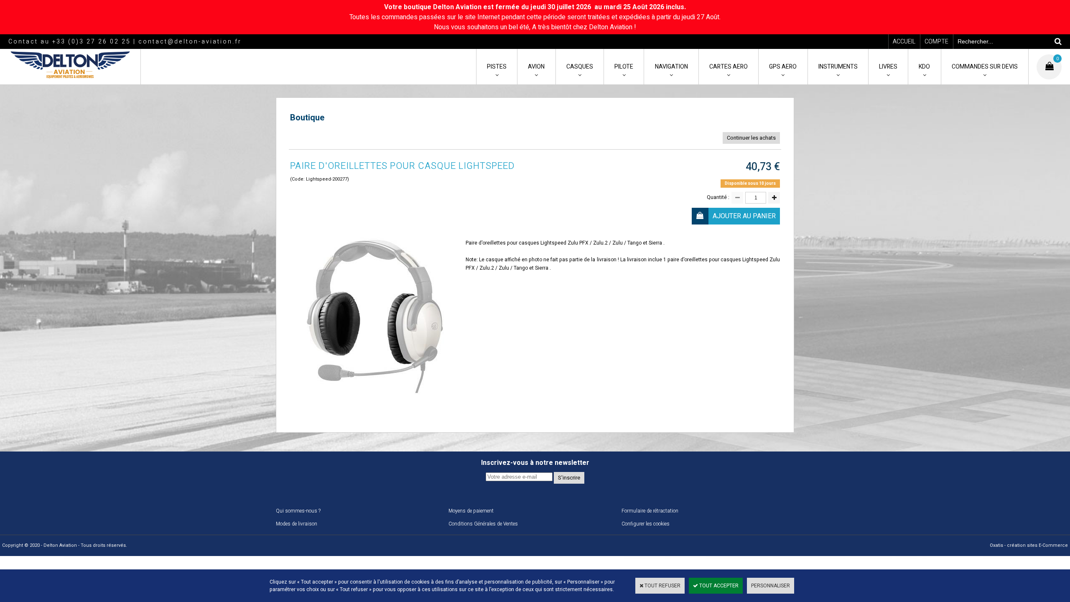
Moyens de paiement (471, 511)
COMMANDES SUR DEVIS (985, 66)
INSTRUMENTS (838, 66)
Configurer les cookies (646, 524)
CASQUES (579, 66)
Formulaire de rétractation (650, 511)
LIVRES (888, 66)
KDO (924, 66)
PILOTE (623, 66)
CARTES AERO (728, 66)
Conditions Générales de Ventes (483, 524)
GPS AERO (783, 66)
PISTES (497, 66)
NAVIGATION (671, 66)
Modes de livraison (296, 524)
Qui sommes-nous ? (298, 511)
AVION (536, 66)
